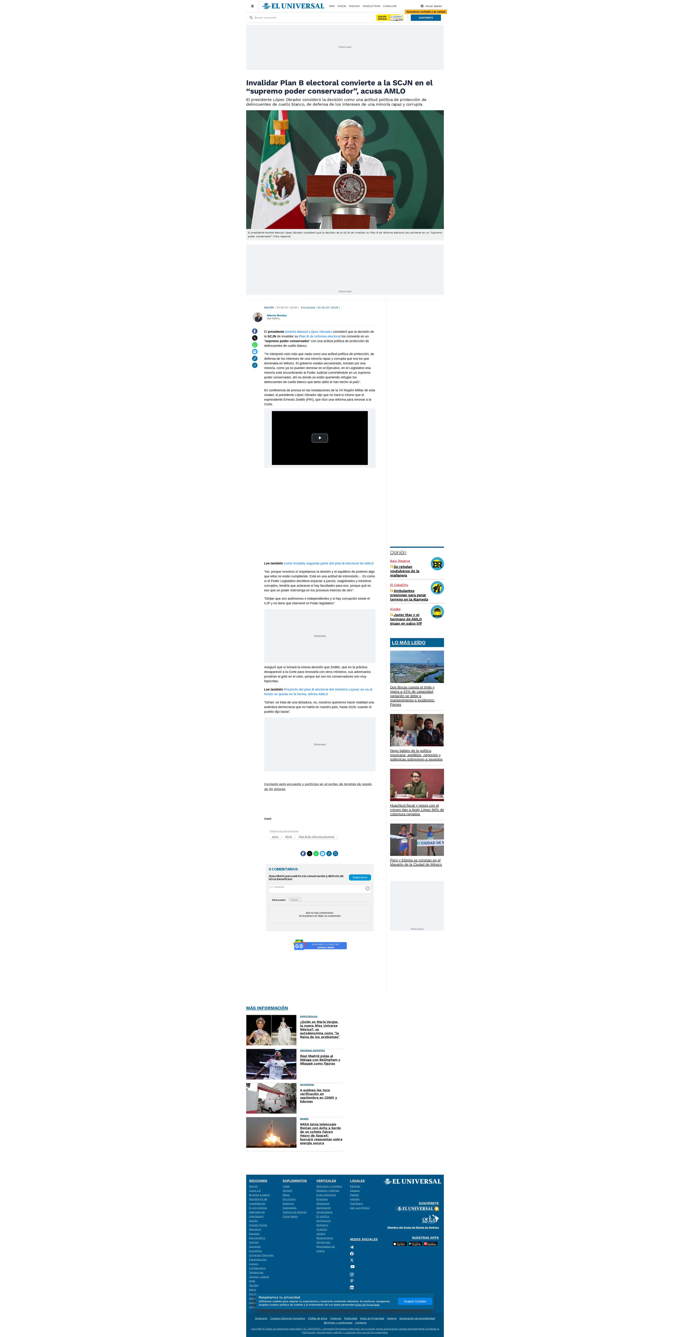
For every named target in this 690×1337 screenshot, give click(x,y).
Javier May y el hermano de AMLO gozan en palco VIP (406, 619)
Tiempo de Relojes (295, 1212)
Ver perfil (273, 318)
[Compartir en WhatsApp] (254, 344)
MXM (332, 6)
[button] (426, 18)
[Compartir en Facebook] (254, 331)
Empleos (322, 1199)
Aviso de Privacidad (372, 1318)
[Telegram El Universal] (352, 1247)
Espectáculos (257, 1259)
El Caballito (399, 585)
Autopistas (289, 1207)
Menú (252, 1289)
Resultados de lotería (325, 1248)
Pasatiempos (324, 1237)
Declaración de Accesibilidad (417, 1318)
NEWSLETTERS (371, 6)
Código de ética (317, 1318)
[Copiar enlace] (254, 358)
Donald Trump (258, 1225)
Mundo (253, 1220)
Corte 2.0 (255, 1190)
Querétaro (356, 1203)
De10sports (323, 1220)
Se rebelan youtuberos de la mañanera (404, 570)
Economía (255, 1250)
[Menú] (252, 6)
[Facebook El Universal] (352, 1253)
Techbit (253, 1285)
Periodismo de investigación (258, 1201)
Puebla (354, 1194)
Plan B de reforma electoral (316, 836)
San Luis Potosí (360, 1207)
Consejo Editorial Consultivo (287, 1318)
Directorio (261, 1318)
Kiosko (395, 609)
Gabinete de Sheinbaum (257, 1214)
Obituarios (323, 1203)
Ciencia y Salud (259, 1276)
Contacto (361, 1322)
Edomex (355, 1186)
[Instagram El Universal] (352, 1274)
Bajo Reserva (400, 561)
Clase (286, 1186)
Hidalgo (355, 1199)
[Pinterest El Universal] (352, 1281)
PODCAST (354, 6)
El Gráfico (322, 1216)
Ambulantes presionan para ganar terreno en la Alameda (409, 594)
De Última (289, 1199)
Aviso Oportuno (326, 1194)
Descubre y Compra (329, 1186)
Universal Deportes (261, 1255)
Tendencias (256, 1272)
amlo (275, 836)
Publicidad (350, 1318)
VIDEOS (341, 6)
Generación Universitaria (324, 1209)
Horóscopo (323, 1242)
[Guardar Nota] (254, 365)
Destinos (288, 1203)
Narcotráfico (257, 1237)
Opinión (398, 552)
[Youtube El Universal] (352, 1267)
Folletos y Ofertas (327, 1190)
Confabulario (257, 1268)
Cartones (255, 1246)
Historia (392, 1318)
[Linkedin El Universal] (352, 1287)
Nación (269, 307)
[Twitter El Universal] (352, 1260)
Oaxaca (355, 1190)
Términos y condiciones (338, 1322)
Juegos (320, 1233)
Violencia (335, 1318)
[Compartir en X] (254, 338)
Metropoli (255, 1229)
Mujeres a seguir (259, 1194)
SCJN (288, 836)
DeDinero (322, 1225)
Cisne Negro (290, 1216)
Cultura (253, 1263)
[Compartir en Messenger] (254, 351)
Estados (254, 1233)
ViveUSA (321, 1229)
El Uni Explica (258, 1207)
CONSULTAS (390, 6)
